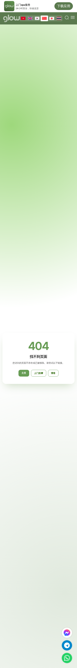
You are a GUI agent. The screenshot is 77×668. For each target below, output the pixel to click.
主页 (24, 373)
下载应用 (63, 6)
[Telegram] (67, 645)
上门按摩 (38, 373)
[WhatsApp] (67, 658)
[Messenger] (67, 633)
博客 (53, 373)
